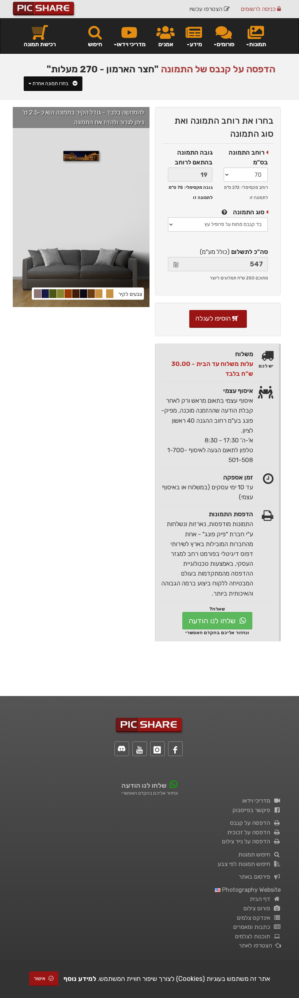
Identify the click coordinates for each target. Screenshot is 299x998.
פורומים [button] (225, 44)
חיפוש (95, 44)
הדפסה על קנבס (251, 822)
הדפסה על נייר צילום (247, 841)
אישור (40, 978)
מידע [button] (196, 44)
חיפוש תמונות (255, 854)
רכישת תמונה (40, 44)
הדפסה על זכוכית (250, 832)
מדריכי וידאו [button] (131, 44)
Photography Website (251, 889)
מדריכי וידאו (257, 800)
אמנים (165, 44)
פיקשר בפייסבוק (252, 810)
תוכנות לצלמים (254, 936)
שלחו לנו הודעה (213, 620)
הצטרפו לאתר (257, 945)
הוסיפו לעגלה (213, 318)
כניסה (259, 8)
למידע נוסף (79, 979)
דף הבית (261, 898)
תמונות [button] (257, 44)
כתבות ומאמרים (253, 926)
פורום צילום (258, 908)
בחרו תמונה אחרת (50, 83)
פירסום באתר (256, 876)
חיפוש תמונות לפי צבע (245, 863)
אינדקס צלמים (255, 917)
